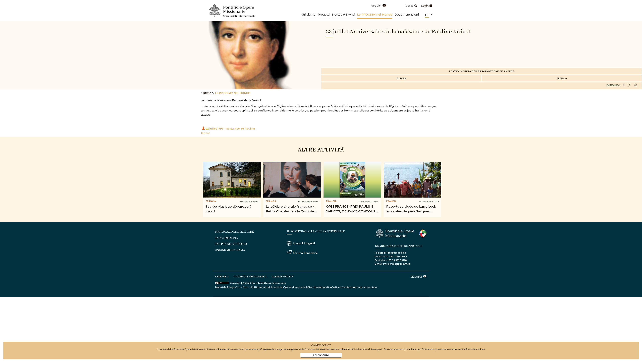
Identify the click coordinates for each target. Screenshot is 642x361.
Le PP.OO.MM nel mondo (232, 93)
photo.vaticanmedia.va (363, 287)
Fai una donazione (305, 253)
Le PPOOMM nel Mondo (374, 14)
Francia (562, 78)
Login (425, 5)
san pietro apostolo (231, 244)
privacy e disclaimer (250, 276)
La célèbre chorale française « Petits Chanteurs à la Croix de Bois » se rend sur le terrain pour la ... (292, 209)
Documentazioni (407, 14)
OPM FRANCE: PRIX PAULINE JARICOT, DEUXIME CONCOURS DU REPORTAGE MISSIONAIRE (352, 209)
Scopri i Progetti (304, 243)
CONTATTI (222, 276)
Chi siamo (308, 14)
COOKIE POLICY (283, 276)
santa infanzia (226, 238)
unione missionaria (230, 250)
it (426, 15)
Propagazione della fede (234, 232)
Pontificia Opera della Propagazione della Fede (481, 71)
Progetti (324, 14)
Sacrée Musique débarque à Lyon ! (228, 208)
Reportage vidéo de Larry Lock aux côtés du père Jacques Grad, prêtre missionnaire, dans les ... (412, 209)
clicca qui (414, 349)
